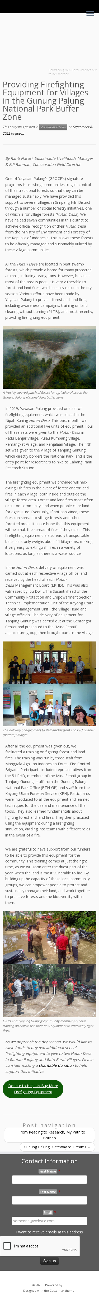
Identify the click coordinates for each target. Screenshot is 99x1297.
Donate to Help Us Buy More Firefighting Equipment (33, 1088)
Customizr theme (62, 1290)
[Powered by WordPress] (65, 1284)
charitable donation (56, 1065)
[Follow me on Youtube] (20, 1277)
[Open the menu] (90, 14)
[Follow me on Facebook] (14, 1277)
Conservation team (53, 127)
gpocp (19, 133)
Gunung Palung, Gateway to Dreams (57, 1146)
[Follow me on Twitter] (8, 1277)
